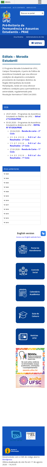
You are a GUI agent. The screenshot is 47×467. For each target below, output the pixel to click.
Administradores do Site (35, 37)
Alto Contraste (19, 7)
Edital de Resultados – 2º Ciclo (25, 138)
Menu (38, 43)
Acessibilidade (6, 7)
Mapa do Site (31, 7)
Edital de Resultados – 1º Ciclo (25, 156)
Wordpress (7, 459)
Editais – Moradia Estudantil (15, 58)
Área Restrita (19, 37)
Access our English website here (28, 237)
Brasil (8, 2)
